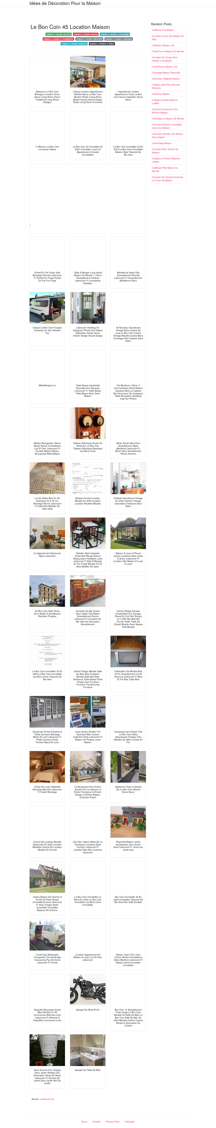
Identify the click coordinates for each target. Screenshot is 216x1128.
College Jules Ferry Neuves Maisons (166, 86)
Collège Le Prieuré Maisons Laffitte (166, 160)
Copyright (130, 1121)
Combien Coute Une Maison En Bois (168, 37)
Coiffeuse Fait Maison (163, 30)
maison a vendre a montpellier (58, 38)
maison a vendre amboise (74, 43)
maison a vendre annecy (86, 34)
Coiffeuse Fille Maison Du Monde (165, 169)
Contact (96, 1121)
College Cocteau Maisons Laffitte (165, 101)
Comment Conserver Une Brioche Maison (165, 111)
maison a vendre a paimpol (118, 38)
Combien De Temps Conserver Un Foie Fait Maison (167, 178)
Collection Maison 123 (163, 45)
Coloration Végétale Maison (166, 78)
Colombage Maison (162, 143)
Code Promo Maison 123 (164, 66)
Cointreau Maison (161, 93)
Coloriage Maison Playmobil (166, 72)
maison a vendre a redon (102, 43)
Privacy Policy (113, 1121)
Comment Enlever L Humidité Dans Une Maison (167, 126)
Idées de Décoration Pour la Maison (65, 3)
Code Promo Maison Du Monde (168, 51)
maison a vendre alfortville (89, 38)
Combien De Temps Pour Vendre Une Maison (165, 59)
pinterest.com (47, 1099)
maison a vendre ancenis (58, 34)
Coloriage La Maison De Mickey (168, 118)
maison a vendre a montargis (115, 34)
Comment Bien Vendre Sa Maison (165, 151)
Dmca (84, 1121)
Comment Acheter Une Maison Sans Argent (167, 135)
